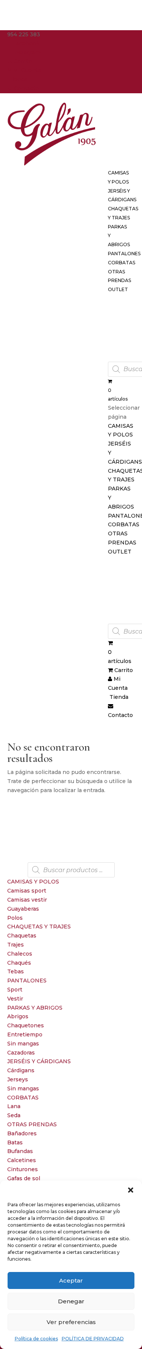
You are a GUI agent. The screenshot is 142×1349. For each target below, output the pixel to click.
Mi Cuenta (26, 70)
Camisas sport (26, 890)
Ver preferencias (71, 1322)
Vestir (15, 998)
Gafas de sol (23, 1178)
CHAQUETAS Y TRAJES (39, 926)
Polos (15, 917)
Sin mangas (23, 1043)
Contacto (25, 88)
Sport (14, 989)
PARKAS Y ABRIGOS (34, 1007)
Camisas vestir (27, 899)
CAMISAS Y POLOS (33, 881)
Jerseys (17, 1079)
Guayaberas (23, 908)
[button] (130, 1190)
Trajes (15, 944)
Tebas (15, 971)
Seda (13, 1115)
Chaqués (19, 962)
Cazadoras (21, 1052)
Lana (13, 1106)
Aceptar (71, 1280)
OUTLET (118, 289)
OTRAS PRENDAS (32, 1124)
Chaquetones (25, 1025)
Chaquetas (21, 935)
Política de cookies (36, 1338)
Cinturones (22, 1169)
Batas (15, 1142)
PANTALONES (27, 980)
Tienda (17, 79)
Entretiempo (24, 1034)
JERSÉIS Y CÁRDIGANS (39, 1061)
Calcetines (21, 1160)
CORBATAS (23, 1097)
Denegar (71, 1301)
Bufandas (20, 1151)
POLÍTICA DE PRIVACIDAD (93, 1338)
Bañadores (22, 1133)
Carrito (22, 61)
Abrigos (17, 1016)
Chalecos (19, 953)
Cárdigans (20, 1070)
